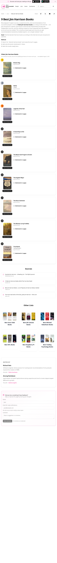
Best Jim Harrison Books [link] (17, 13)
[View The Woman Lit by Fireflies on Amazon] (7, 229)
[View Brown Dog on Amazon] (7, 68)
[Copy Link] (54, 13)
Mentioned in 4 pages (20, 68)
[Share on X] (45, 13)
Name (4, 399)
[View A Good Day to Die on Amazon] (7, 137)
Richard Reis (7, 365)
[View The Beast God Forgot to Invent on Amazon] (7, 160)
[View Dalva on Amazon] (7, 91)
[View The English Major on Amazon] (7, 183)
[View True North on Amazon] (7, 252)
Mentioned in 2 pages (20, 137)
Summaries (32, 6)
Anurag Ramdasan (9, 376)
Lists (21, 6)
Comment (5, 412)
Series (25, 6)
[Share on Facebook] (40, 13)
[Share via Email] (49, 13)
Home (2, 13)
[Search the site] (38, 6)
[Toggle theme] (53, 6)
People (17, 6)
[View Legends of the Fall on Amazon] (7, 114)
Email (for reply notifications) (10, 405)
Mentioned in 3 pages (20, 92)
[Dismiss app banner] (55, 1)
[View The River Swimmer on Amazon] (7, 206)
